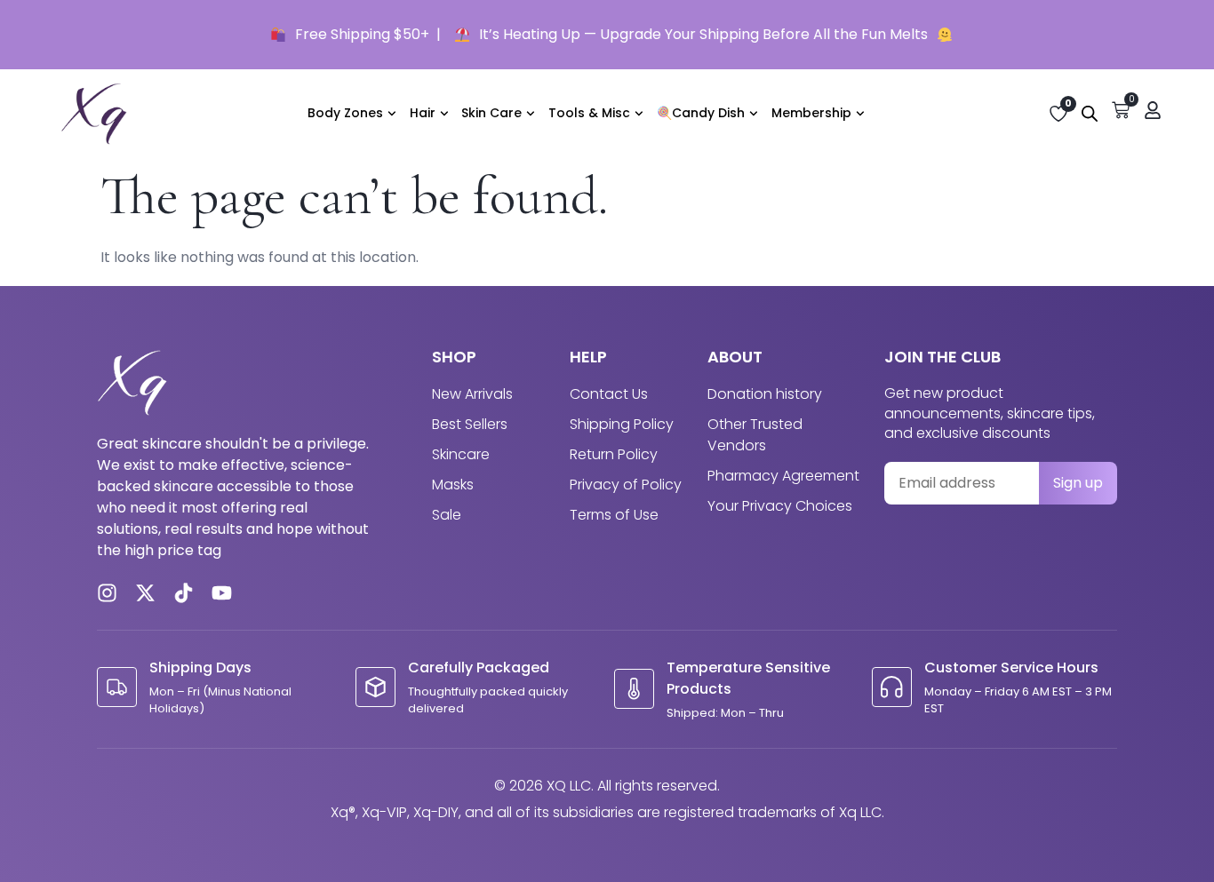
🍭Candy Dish (701, 113)
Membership (811, 113)
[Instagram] (107, 593)
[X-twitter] (145, 593)
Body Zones (345, 113)
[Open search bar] (1089, 114)
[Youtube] (222, 593)
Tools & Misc (589, 113)
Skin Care (491, 113)
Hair (422, 113)
